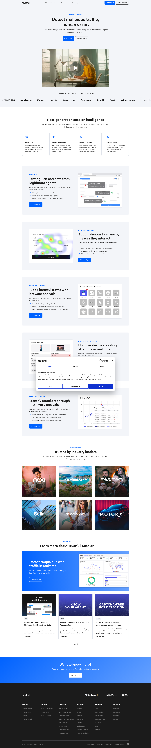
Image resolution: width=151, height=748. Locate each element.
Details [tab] (75, 366)
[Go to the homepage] (26, 3)
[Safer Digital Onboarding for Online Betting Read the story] (112, 481)
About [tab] (102, 366)
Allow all (100, 386)
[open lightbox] (75, 68)
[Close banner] (112, 360)
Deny (50, 386)
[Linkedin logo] (128, 744)
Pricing (56, 3)
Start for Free (110, 3)
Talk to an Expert (122, 3)
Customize (74, 386)
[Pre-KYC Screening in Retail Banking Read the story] (39, 515)
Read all (75, 644)
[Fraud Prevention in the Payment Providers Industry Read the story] (75, 515)
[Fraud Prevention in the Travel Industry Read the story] (75, 481)
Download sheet (36, 579)
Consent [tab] (49, 366)
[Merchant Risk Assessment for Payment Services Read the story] (39, 481)
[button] (37, 3)
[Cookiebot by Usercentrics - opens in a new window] (100, 360)
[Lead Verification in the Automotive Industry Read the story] (112, 515)
